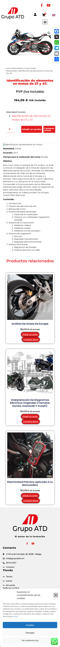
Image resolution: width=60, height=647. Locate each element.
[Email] (56, 53)
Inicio (8, 68)
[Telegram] (56, 48)
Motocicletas (17, 68)
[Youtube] (48, 5)
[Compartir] (56, 59)
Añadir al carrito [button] (30, 334)
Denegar (30, 632)
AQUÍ (16, 616)
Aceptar (30, 625)
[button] (55, 595)
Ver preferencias (30, 640)
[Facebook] (56, 31)
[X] (56, 37)
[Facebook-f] (41, 5)
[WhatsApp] (56, 42)
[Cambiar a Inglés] (54, 15)
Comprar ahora (49, 129)
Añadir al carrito (31, 129)
